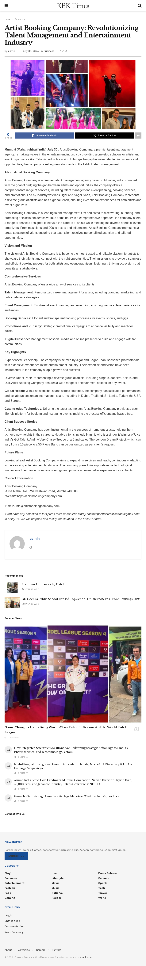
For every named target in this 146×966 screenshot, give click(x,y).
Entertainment (14, 882)
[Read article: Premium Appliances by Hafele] (12, 587)
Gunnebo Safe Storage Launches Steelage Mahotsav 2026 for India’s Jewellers (66, 796)
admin (12, 51)
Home (8, 19)
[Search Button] (139, 5)
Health (56, 873)
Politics (57, 897)
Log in (9, 915)
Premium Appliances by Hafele (43, 584)
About (8, 950)
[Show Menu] (6, 5)
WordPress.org (14, 932)
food (8, 892)
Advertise (24, 950)
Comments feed (15, 926)
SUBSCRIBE (16, 855)
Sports (102, 882)
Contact (56, 950)
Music (55, 887)
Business (20, 19)
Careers (40, 950)
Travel (102, 892)
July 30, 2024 (31, 51)
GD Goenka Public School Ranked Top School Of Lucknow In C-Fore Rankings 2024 (81, 599)
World (102, 897)
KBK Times (73, 5)
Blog (8, 873)
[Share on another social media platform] (138, 135)
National (57, 892)
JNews (17, 957)
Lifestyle (58, 878)
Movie (56, 882)
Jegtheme (86, 957)
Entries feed (12, 920)
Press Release (107, 873)
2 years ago (31, 589)
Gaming (10, 897)
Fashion (10, 887)
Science (103, 878)
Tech (101, 887)
